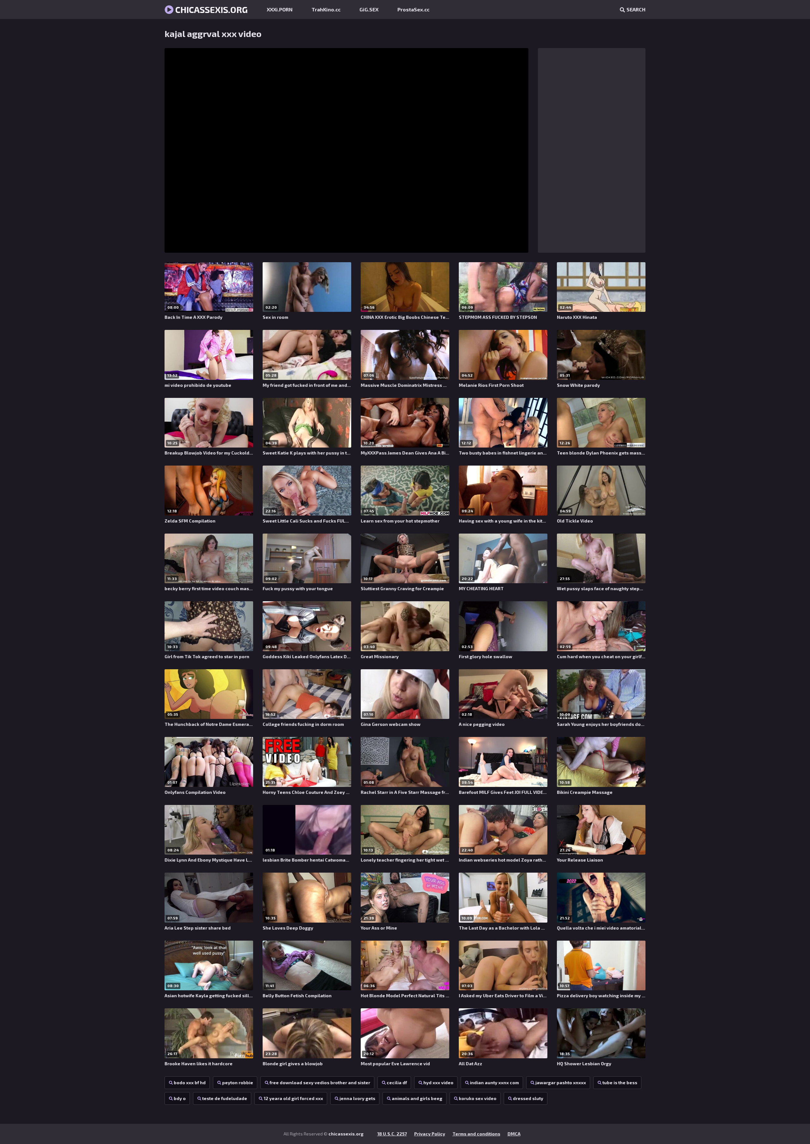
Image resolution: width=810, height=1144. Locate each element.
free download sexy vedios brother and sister (320, 1082)
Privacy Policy (429, 1133)
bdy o (180, 1098)
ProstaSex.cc (413, 9)
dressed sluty (528, 1098)
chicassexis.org (210, 9)
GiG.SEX (368, 9)
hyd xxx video (438, 1082)
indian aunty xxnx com (494, 1082)
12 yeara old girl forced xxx (293, 1098)
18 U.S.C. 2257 (392, 1133)
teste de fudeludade (224, 1098)
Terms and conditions (476, 1133)
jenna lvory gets (357, 1098)
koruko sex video (477, 1098)
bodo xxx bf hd (190, 1082)
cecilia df (397, 1082)
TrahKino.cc (326, 9)
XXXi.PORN (280, 9)
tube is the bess (619, 1082)
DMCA (514, 1133)
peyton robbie (237, 1082)
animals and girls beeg (417, 1098)
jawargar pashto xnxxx (560, 1082)
